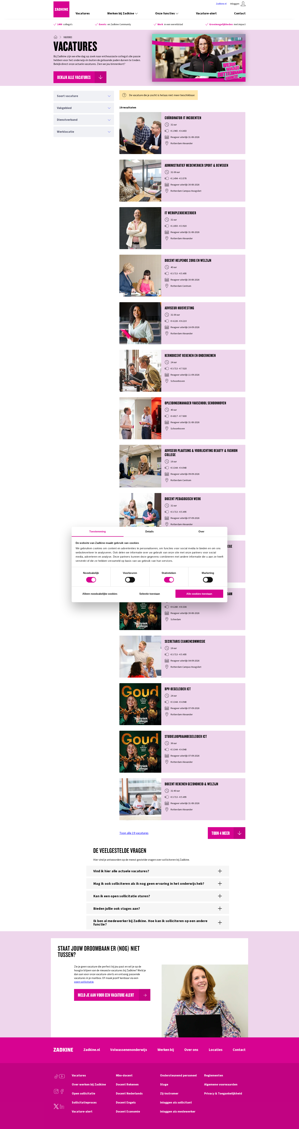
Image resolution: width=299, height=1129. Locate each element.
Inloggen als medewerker (177, 1111)
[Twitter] (56, 1108)
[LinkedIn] (62, 1108)
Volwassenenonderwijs (128, 1050)
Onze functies (165, 13)
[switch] (130, 580)
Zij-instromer (169, 1093)
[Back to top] (291, 1113)
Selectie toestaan (149, 593)
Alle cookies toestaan (199, 593)
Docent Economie (128, 1111)
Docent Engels (126, 1102)
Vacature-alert (206, 13)
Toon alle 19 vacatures (133, 833)
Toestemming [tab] (97, 531)
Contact (240, 13)
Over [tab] (201, 531)
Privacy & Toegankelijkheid (223, 1093)
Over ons (191, 1050)
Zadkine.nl (91, 1050)
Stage (164, 1084)
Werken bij (165, 1050)
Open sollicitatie (83, 1093)
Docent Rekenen (127, 1084)
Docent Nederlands (129, 1093)
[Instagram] (56, 1093)
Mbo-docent (124, 1075)
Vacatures (83, 13)
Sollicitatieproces (84, 1102)
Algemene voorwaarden (220, 1084)
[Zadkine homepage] (61, 16)
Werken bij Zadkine (120, 13)
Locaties (216, 1050)
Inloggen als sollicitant (176, 1102)
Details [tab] (149, 531)
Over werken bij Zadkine (89, 1084)
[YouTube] (62, 1078)
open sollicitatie (84, 981)
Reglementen (213, 1075)
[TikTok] (56, 1078)
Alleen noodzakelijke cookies (99, 593)
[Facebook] (62, 1093)
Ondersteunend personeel (178, 1075)
